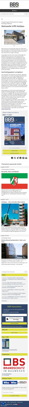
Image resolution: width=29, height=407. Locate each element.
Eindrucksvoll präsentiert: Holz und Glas (13, 241)
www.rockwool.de (6, 109)
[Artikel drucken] (26, 158)
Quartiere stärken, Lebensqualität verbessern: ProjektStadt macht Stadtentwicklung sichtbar (13, 279)
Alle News (4, 301)
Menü (15, 10)
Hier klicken (16, 319)
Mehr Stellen (14, 332)
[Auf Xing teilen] (17, 158)
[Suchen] (26, 14)
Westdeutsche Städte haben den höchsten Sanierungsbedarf (12, 287)
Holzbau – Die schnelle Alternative (13, 202)
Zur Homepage (5, 375)
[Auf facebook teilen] (12, 158)
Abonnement (14, 150)
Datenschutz (13, 402)
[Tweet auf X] (15, 158)
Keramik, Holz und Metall (10, 172)
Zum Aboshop (5, 351)
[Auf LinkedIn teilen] (20, 158)
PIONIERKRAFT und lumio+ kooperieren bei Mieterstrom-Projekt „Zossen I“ (14, 297)
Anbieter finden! (15, 395)
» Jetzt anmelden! (14, 323)
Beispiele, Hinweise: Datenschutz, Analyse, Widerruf (12, 326)
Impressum (20, 402)
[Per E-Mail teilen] (23, 158)
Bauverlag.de (4, 405)
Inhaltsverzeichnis (14, 153)
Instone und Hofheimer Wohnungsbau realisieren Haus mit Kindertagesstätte (14, 294)
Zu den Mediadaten (6, 373)
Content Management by (7, 404)
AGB (8, 402)
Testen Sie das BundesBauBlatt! (9, 349)
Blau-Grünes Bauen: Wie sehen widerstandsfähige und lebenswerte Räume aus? (13, 283)
